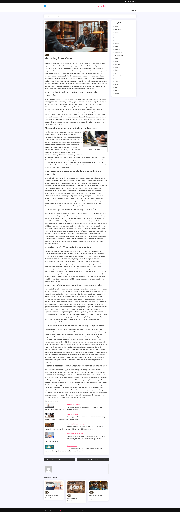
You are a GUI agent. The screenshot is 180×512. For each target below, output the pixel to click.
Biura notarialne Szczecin (51, 495)
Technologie (118, 76)
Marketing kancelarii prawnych (76, 424)
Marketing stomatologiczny (75, 434)
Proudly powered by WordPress (64, 510)
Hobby (116, 38)
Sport (116, 73)
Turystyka (117, 81)
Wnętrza (117, 90)
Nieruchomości (119, 52)
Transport (117, 79)
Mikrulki (102, 6)
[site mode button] (132, 10)
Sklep (116, 70)
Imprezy (117, 41)
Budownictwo (118, 29)
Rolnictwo (117, 67)
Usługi (116, 87)
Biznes (116, 26)
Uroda (116, 84)
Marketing (117, 44)
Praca (116, 58)
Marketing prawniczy (73, 404)
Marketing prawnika (73, 414)
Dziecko (117, 32)
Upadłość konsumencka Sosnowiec (95, 496)
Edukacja (117, 35)
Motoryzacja (118, 49)
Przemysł (117, 64)
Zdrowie (117, 93)
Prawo (46, 54)
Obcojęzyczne (119, 55)
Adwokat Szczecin (72, 498)
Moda (116, 46)
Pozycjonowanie (72, 446)
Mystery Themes (86, 510)
